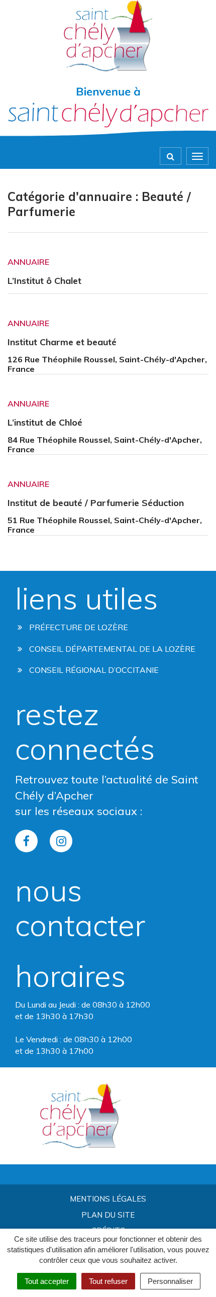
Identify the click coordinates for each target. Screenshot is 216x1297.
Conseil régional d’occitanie (93, 670)
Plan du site (108, 1215)
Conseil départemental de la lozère (111, 649)
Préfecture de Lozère (77, 627)
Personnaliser (170, 1281)
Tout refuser (108, 1281)
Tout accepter (47, 1281)
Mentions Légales (108, 1199)
